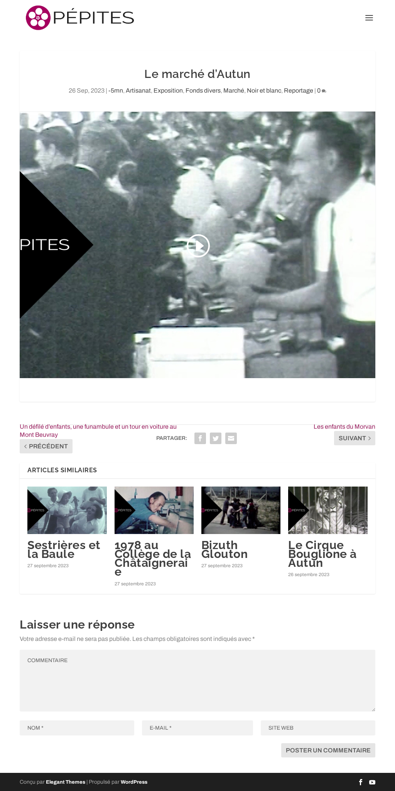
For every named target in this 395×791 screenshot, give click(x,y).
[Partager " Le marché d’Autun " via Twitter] (215, 438)
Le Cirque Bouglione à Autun (322, 554)
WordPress (134, 782)
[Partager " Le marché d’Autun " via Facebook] (200, 438)
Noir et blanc (264, 90)
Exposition (168, 90)
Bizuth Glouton (224, 549)
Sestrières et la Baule (64, 549)
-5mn (115, 90)
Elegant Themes (65, 782)
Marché (233, 90)
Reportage (298, 90)
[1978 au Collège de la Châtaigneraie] (154, 510)
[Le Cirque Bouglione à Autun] (327, 510)
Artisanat (138, 90)
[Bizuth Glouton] (240, 510)
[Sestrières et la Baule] (66, 510)
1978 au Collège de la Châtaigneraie (153, 558)
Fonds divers (203, 90)
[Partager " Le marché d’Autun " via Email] (231, 438)
